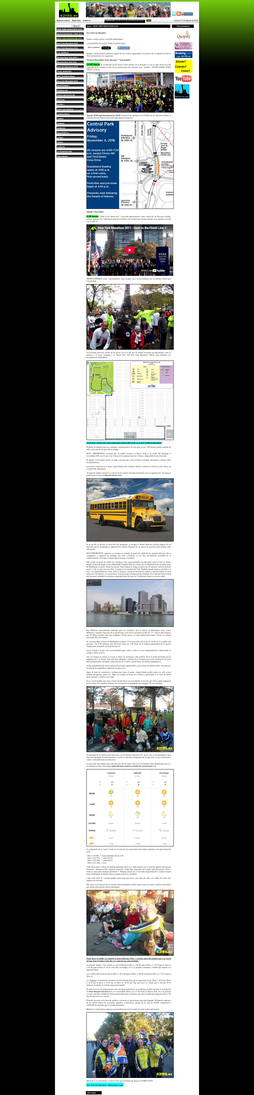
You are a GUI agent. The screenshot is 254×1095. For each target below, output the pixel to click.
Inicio (89, 26)
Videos (60, 142)
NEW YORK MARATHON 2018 (69, 29)
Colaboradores (63, 114)
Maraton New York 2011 (67, 62)
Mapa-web (76, 20)
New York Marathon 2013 (67, 81)
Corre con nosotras (65, 109)
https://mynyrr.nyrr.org (98, 992)
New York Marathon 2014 (67, 67)
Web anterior (62, 156)
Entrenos (61, 100)
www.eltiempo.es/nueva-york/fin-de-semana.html (132, 766)
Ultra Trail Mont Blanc (66, 76)
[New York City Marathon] (124, 49)
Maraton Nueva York (113, 475)
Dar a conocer (94, 47)
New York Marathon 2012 (67, 48)
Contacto (86, 20)
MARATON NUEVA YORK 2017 (70, 34)
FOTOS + (60, 105)
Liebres (60, 138)
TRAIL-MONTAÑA (64, 72)
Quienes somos (63, 20)
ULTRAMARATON (64, 152)
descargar (91, 1093)
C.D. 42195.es (63, 53)
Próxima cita (62, 90)
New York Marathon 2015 (67, 43)
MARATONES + (63, 86)
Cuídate (60, 119)
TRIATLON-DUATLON (66, 95)
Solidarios (61, 128)
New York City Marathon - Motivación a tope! (104, 1085)
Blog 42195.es (63, 133)
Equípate (60, 123)
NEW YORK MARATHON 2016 (69, 39)
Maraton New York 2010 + (67, 57)
